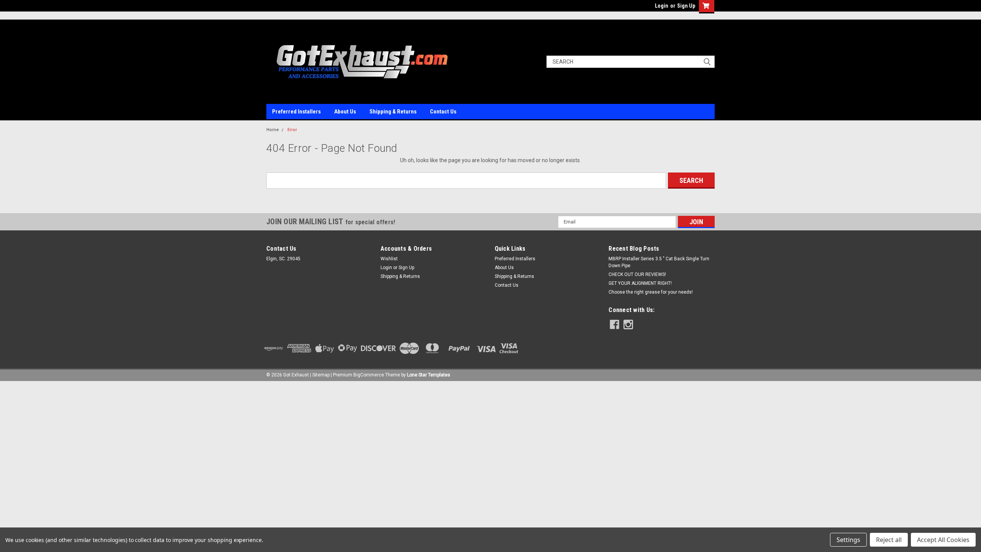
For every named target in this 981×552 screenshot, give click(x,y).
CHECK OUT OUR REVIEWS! (637, 274)
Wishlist (389, 258)
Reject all (889, 540)
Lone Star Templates (428, 375)
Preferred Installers (296, 111)
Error (292, 129)
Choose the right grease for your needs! (651, 292)
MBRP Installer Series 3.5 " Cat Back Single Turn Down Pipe (659, 262)
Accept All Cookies (943, 540)
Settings (848, 540)
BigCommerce (368, 375)
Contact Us (443, 111)
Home (272, 129)
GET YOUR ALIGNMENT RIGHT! (640, 283)
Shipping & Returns (393, 111)
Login (661, 6)
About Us (345, 111)
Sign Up (686, 6)
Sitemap (321, 375)
